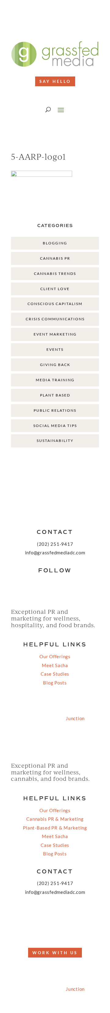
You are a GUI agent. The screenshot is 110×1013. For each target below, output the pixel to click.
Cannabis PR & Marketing (54, 819)
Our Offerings (55, 656)
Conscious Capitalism (55, 303)
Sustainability (55, 440)
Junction (75, 718)
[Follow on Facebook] (49, 25)
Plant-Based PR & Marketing (55, 827)
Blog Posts (55, 682)
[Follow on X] (49, 931)
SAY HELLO (55, 81)
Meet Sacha (55, 665)
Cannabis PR (55, 258)
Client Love (55, 288)
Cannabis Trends (55, 273)
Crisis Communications (55, 319)
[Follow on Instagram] (61, 25)
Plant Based (55, 395)
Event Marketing (55, 334)
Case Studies (55, 674)
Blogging (55, 243)
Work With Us (55, 952)
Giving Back (55, 364)
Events (55, 349)
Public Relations (55, 410)
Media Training (55, 380)
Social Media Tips (55, 425)
